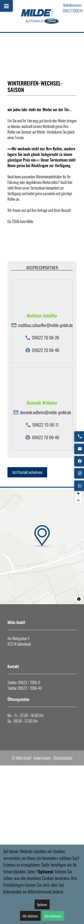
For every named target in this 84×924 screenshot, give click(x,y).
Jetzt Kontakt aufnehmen (27, 472)
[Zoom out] (78, 500)
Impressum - (43, 757)
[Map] (42, 546)
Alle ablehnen (30, 916)
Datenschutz (63, 757)
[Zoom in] (78, 493)
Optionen (42, 904)
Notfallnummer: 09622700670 (72, 8)
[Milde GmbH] (42, 16)
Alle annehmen (53, 916)
